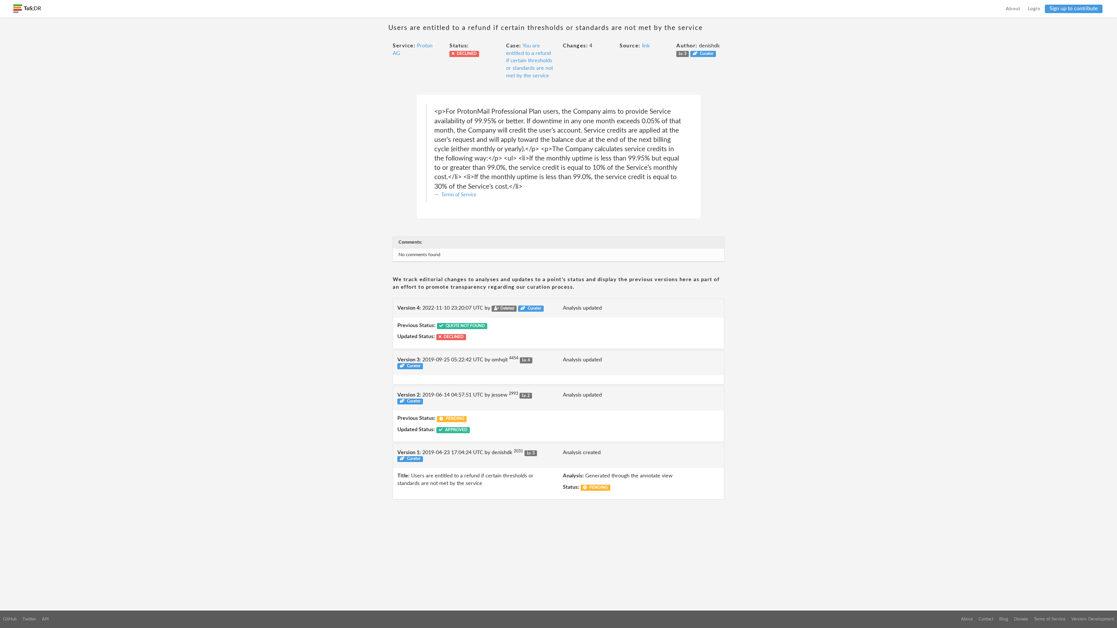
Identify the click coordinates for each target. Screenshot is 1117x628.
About (1013, 8)
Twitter (29, 619)
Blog (1003, 619)
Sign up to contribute (1074, 8)
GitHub (10, 619)
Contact (986, 619)
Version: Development (1092, 619)
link (646, 46)
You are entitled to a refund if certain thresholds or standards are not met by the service (529, 60)
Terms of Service (458, 194)
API (45, 619)
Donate (1021, 619)
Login (1034, 8)
